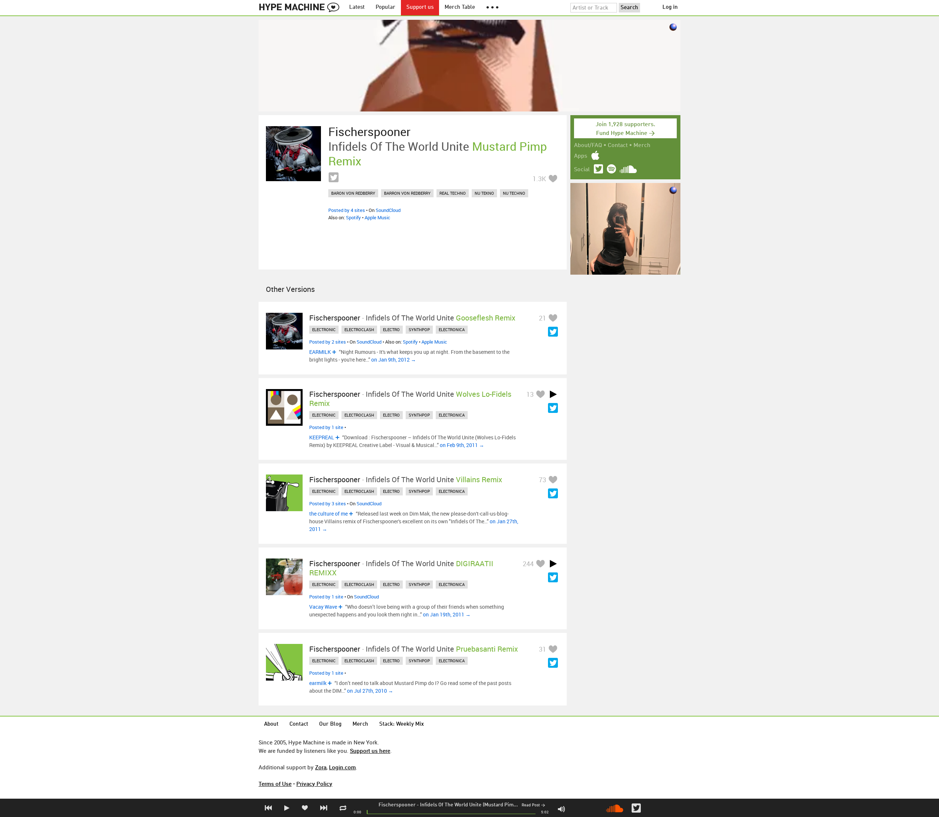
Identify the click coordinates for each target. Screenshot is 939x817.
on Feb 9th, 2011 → (462, 445)
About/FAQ (588, 146)
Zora (320, 767)
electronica (452, 329)
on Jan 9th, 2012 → (393, 359)
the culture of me (328, 513)
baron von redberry (353, 193)
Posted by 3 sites (327, 503)
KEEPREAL (321, 437)
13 (530, 394)
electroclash (359, 329)
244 (528, 563)
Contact (618, 146)
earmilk (317, 682)
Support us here (370, 750)
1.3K (539, 178)
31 (542, 649)
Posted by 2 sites (327, 341)
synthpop (419, 329)
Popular (385, 7)
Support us (420, 7)
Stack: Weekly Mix (401, 724)
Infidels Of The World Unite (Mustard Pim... (469, 804)
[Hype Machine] (301, 7)
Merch (641, 146)
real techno (452, 193)
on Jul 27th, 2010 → (370, 690)
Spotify (353, 217)
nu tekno (484, 193)
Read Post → (533, 805)
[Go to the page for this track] (293, 153)
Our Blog (330, 724)
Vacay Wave (323, 606)
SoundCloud (388, 210)
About (271, 724)
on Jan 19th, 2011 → (447, 614)
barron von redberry (407, 193)
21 (542, 318)
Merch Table (460, 7)
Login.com (342, 767)
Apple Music (377, 217)
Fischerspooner (397, 804)
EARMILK (320, 351)
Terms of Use (275, 783)
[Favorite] (552, 178)
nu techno (514, 193)
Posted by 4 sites (346, 210)
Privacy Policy (314, 783)
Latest (357, 7)
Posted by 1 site (326, 427)
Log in (670, 7)
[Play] (553, 394)
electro (391, 329)
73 (542, 479)
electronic (324, 329)
